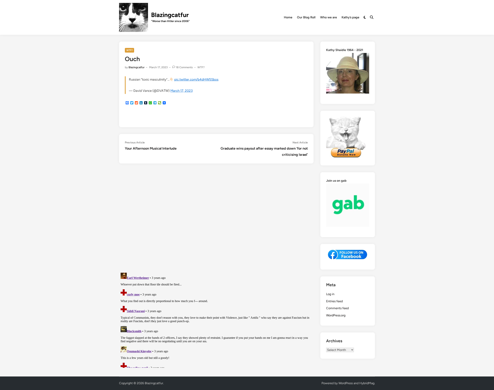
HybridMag (366, 383)
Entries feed (334, 301)
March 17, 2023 (181, 91)
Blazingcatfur (170, 15)
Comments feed (337, 308)
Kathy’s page (350, 17)
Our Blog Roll (306, 17)
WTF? (129, 50)
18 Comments (184, 67)
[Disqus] (216, 218)
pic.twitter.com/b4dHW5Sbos (196, 79)
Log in (330, 294)
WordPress (345, 383)
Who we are (328, 17)
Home (288, 17)
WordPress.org (335, 315)
